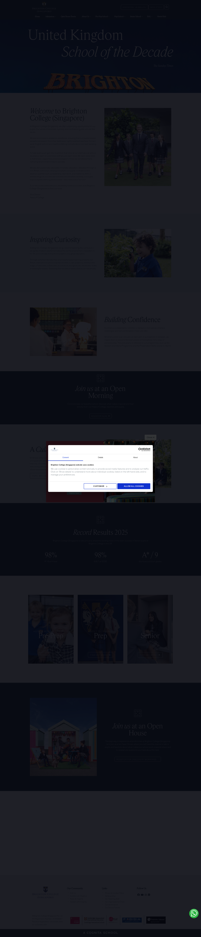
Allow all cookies (134, 486)
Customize (98, 486)
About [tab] (135, 457)
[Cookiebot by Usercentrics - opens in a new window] (140, 449)
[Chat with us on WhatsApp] (194, 913)
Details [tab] (100, 457)
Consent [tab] (65, 457)
